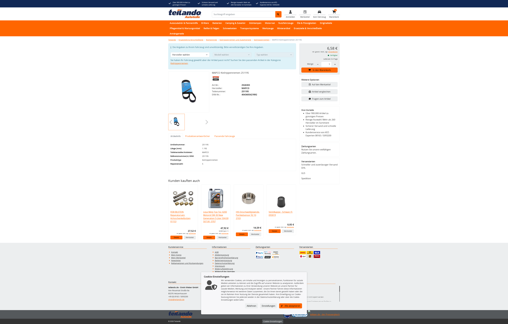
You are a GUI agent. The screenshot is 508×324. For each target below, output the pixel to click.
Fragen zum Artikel (321, 98)
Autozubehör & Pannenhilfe (184, 23)
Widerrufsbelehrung (224, 269)
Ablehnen (251, 305)
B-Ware (205, 23)
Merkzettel (190, 237)
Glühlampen (255, 23)
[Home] (184, 13)
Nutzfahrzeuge (285, 23)
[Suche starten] (278, 14)
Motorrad (270, 23)
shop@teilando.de (176, 299)
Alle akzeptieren (292, 305)
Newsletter (176, 260)
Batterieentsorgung (223, 260)
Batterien (217, 23)
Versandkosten (192, 233)
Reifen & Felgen (211, 28)
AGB (217, 252)
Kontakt (174, 252)
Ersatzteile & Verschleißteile (308, 28)
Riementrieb (211, 40)
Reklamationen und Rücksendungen (187, 263)
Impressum (220, 266)
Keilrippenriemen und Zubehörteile (235, 40)
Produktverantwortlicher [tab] (197, 136)
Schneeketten (230, 28)
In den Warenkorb (322, 70)
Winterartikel (283, 28)
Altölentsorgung (222, 255)
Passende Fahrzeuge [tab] (224, 136)
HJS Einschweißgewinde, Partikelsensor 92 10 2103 (248, 215)
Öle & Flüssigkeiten (306, 23)
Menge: (310, 64)
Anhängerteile (177, 33)
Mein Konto (176, 255)
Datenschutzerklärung (225, 263)
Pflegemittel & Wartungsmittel (185, 28)
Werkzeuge (268, 28)
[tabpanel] (232, 155)
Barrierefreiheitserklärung (226, 257)
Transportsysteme (249, 28)
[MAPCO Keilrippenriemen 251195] (188, 92)
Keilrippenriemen (261, 40)
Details (176, 237)
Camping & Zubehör (235, 23)
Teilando (172, 40)
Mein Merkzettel (178, 257)
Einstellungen (268, 305)
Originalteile (326, 23)
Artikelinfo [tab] (176, 136)
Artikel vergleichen (321, 91)
